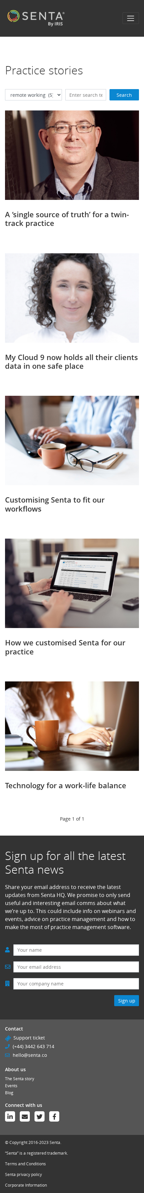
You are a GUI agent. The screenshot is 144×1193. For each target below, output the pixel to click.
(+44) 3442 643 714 (33, 1046)
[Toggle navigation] (131, 18)
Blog (9, 1093)
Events (11, 1086)
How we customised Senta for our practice (65, 646)
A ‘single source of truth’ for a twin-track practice (67, 218)
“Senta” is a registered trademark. (36, 1153)
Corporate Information (26, 1185)
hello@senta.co (30, 1055)
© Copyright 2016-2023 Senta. (33, 1142)
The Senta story (19, 1079)
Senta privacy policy (23, 1174)
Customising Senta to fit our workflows (54, 504)
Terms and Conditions (25, 1164)
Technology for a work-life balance (65, 785)
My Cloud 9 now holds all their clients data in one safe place (71, 361)
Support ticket (29, 1037)
